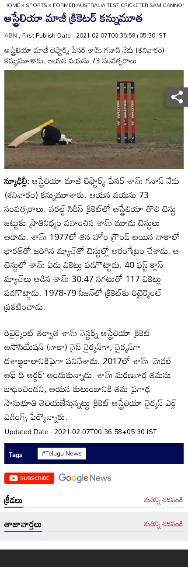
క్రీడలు (13, 500)
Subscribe (34, 478)
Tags (15, 454)
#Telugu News (62, 453)
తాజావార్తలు (23, 524)
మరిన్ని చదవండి (164, 500)
